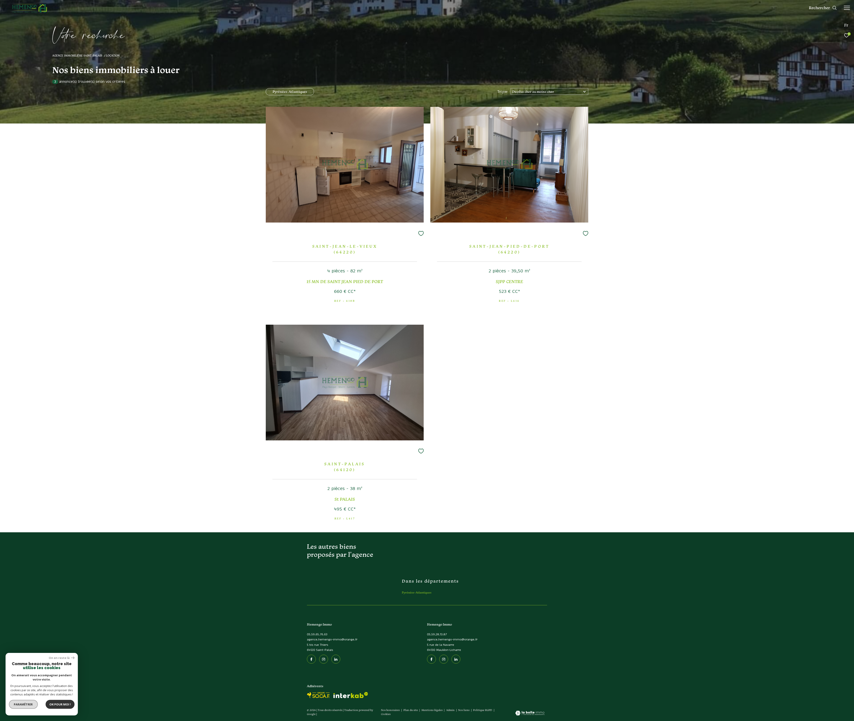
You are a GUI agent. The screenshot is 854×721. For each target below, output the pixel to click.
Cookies (386, 714)
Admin (450, 710)
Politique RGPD (482, 710)
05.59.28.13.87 (437, 634)
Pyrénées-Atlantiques (290, 91)
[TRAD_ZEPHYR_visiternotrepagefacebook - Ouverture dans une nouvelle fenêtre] (311, 659)
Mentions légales (432, 710)
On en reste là (59, 658)
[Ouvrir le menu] (847, 8)
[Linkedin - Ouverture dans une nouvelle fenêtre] (335, 659)
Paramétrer (23, 704)
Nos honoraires (390, 710)
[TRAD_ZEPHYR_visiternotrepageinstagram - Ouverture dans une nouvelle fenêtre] (323, 659)
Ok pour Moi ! (60, 704)
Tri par (502, 91)
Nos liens (464, 710)
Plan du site (411, 710)
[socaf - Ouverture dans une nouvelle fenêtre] (318, 695)
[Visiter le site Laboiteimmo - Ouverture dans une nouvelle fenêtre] (530, 713)
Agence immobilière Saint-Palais (77, 55)
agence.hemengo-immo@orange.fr (332, 639)
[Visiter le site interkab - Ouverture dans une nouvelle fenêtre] (350, 695)
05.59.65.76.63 (317, 634)
